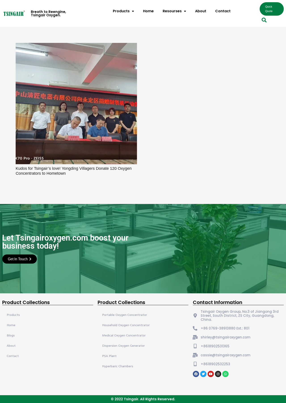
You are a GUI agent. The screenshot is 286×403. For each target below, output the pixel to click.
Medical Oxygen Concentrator (124, 335)
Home (148, 11)
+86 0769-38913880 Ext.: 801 (225, 328)
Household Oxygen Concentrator (126, 325)
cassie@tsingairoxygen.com (225, 355)
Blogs (11, 335)
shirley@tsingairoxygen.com (225, 337)
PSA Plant (109, 355)
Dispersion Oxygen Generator (123, 345)
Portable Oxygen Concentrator (124, 314)
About (200, 11)
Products (121, 11)
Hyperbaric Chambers (117, 366)
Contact (223, 11)
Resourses (172, 11)
